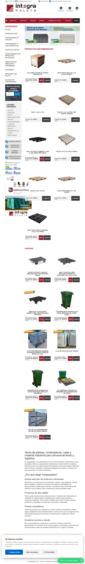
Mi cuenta (70, 11)
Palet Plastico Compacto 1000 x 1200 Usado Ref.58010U (37, 152)
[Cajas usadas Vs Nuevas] (52, 35)
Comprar (47, 80)
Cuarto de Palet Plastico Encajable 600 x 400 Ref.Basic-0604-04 (38, 274)
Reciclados (12, 135)
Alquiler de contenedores (10, 81)
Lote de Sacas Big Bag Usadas (67, 351)
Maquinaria (9, 70)
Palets (7, 30)
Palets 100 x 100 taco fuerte (66, 151)
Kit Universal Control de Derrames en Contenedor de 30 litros (66, 392)
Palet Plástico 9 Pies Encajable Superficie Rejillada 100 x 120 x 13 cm (66, 274)
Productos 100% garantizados (15, 157)
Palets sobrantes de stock (13, 130)
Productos (13, 20)
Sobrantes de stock (55, 20)
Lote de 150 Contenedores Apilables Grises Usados (37, 430)
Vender (76, 20)
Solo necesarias (32, 552)
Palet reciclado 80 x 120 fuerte (67, 191)
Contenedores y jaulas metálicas (12, 45)
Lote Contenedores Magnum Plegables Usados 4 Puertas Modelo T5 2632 (37, 352)
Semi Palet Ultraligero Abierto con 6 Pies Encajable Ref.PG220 (38, 313)
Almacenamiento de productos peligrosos (12, 56)
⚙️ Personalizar (49, 552)
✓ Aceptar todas (14, 552)
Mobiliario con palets (11, 75)
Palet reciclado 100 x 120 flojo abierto (66, 73)
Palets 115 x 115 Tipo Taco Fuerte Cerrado (66, 113)
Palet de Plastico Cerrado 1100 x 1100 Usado (37, 231)
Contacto (61, 11)
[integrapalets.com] (21, 7)
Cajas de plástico (12, 50)
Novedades (23, 20)
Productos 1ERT (11, 34)
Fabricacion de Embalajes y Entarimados (11, 64)
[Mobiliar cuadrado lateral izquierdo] (18, 185)
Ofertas (41, 20)
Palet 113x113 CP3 (37, 112)
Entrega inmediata (14, 152)
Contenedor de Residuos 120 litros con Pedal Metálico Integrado (37, 392)
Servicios (33, 20)
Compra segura (14, 141)
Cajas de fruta (10, 114)
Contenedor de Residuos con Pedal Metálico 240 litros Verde (67, 313)
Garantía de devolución (14, 146)
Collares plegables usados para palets (37, 73)
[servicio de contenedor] (18, 206)
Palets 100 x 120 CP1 (37, 191)
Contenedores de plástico (12, 39)
